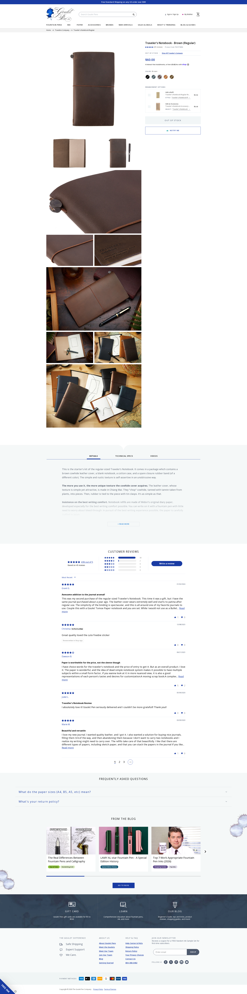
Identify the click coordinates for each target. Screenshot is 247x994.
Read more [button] (68, 747)
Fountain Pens (54, 25)
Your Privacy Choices (134, 955)
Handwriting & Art (67, 867)
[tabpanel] (123, 500)
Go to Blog (123, 885)
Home (48, 30)
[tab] (93, 457)
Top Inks (173, 867)
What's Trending (166, 25)
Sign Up (193, 952)
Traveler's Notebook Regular (84, 30)
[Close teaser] (15, 991)
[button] (109, 558)
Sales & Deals (145, 25)
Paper (80, 25)
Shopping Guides (160, 867)
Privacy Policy (98, 989)
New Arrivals (126, 25)
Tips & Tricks (54, 867)
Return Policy (131, 951)
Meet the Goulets (107, 947)
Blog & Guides (188, 25)
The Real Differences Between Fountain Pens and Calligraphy (66, 859)
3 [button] (124, 762)
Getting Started (106, 963)
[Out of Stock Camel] (165, 77)
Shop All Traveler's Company (172, 53)
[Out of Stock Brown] (159, 77)
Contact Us (130, 959)
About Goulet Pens (107, 943)
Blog (101, 959)
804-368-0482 (131, 963)
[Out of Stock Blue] (153, 77)
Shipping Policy (132, 947)
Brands (110, 25)
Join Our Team (105, 955)
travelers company (62, 30)
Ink (68, 25)
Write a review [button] (166, 563)
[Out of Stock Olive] (171, 77)
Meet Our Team (106, 951)
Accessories (94, 25)
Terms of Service (110, 989)
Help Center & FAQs (134, 943)
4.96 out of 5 (87, 562)
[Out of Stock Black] (147, 77)
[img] (68, 584)
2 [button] (119, 762)
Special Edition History (109, 867)
